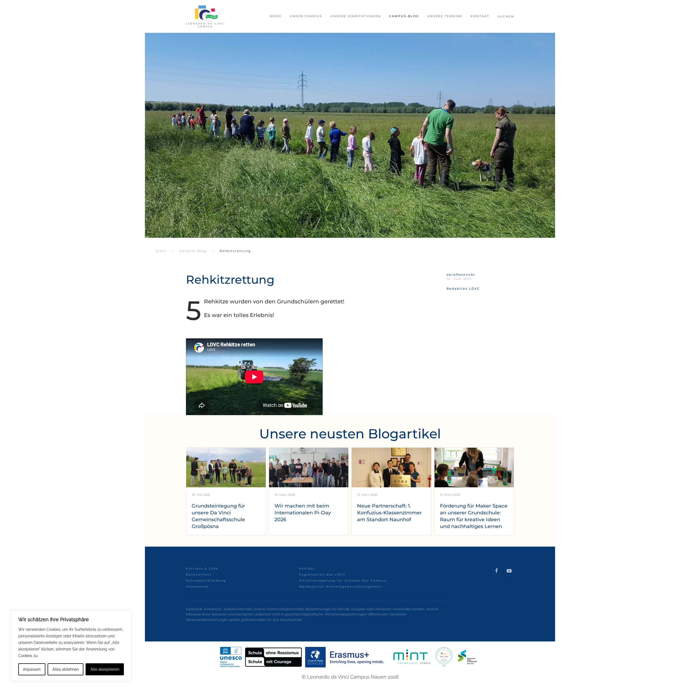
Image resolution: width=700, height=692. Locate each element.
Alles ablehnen (65, 669)
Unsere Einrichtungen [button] (355, 16)
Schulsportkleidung (206, 580)
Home (276, 16)
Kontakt (307, 568)
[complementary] (71, 646)
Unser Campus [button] (306, 16)
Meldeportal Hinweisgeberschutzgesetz (340, 586)
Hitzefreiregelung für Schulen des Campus (343, 580)
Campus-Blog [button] (404, 16)
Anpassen (31, 669)
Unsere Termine (444, 16)
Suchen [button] (505, 16)
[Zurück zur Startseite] (205, 16)
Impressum (197, 586)
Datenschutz (199, 574)
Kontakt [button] (480, 16)
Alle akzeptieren (105, 669)
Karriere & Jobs (202, 568)
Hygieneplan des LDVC (322, 574)
